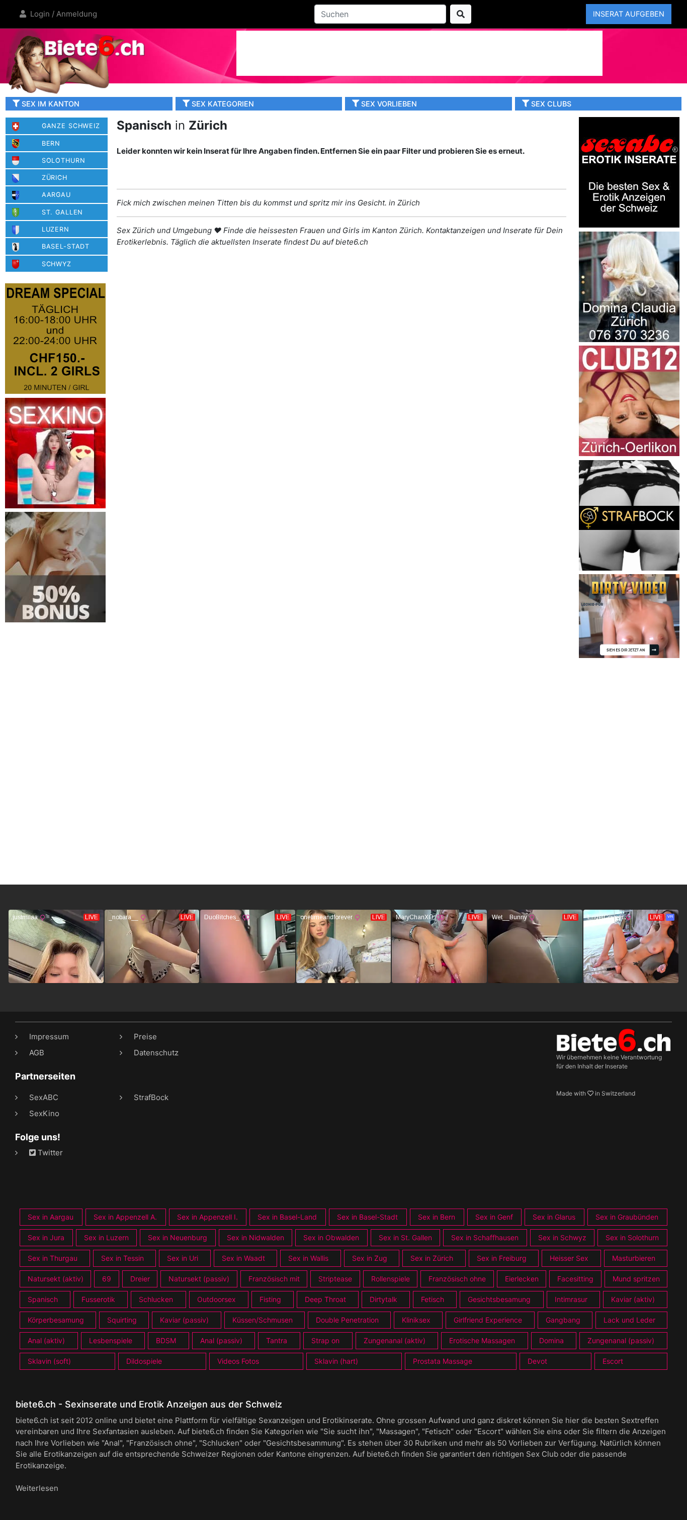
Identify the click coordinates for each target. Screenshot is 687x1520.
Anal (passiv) (221, 1340)
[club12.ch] (629, 400)
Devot (537, 1361)
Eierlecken (522, 1278)
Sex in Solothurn (632, 1237)
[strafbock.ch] (629, 514)
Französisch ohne (457, 1278)
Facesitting (575, 1278)
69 (106, 1278)
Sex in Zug (369, 1258)
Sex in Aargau (50, 1217)
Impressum (49, 1036)
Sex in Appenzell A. (125, 1217)
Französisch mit (274, 1278)
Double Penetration (347, 1320)
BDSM (166, 1340)
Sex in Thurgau (52, 1258)
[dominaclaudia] (629, 286)
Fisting (270, 1299)
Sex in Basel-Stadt (367, 1217)
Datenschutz (156, 1052)
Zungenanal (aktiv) (394, 1340)
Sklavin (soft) (49, 1361)
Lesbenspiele (110, 1340)
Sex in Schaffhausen (485, 1237)
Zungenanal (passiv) (620, 1340)
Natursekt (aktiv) (55, 1278)
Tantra (276, 1340)
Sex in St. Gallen (405, 1237)
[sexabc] (629, 171)
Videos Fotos (238, 1361)
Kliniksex (416, 1320)
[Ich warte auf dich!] (629, 655)
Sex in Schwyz (562, 1237)
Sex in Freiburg (502, 1258)
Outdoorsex (216, 1299)
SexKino (44, 1113)
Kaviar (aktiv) (633, 1299)
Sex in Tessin (122, 1258)
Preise (145, 1036)
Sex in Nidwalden (255, 1237)
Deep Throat (325, 1299)
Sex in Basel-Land (287, 1217)
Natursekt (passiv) (198, 1278)
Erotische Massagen (482, 1340)
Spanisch (43, 1299)
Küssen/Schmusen (262, 1320)
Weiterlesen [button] (37, 1488)
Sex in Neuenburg (177, 1237)
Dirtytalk (383, 1299)
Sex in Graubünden (626, 1217)
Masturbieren (633, 1258)
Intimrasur (571, 1299)
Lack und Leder (629, 1320)
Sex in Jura (46, 1237)
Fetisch (432, 1299)
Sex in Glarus (554, 1217)
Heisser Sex (569, 1258)
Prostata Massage (442, 1361)
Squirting (122, 1320)
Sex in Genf (494, 1217)
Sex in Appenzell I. (207, 1217)
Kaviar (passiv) (184, 1320)
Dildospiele (144, 1361)
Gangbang (563, 1320)
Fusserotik (98, 1299)
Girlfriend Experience (488, 1320)
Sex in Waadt (243, 1258)
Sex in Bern (436, 1217)
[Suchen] (460, 14)
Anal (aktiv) (46, 1340)
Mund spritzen (636, 1278)
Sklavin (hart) (336, 1361)
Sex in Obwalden (331, 1237)
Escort (613, 1361)
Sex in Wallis (308, 1258)
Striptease (335, 1278)
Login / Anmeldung (62, 14)
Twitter (49, 1152)
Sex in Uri (182, 1258)
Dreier (140, 1278)
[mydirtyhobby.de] (55, 567)
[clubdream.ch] (55, 338)
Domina (551, 1340)
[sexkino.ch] (55, 452)
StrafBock (151, 1097)
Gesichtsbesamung (499, 1299)
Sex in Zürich (431, 1258)
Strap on (325, 1340)
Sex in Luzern (106, 1237)
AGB (36, 1052)
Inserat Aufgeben (628, 14)
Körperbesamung (56, 1320)
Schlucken (156, 1299)
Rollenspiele (390, 1278)
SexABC (43, 1097)
